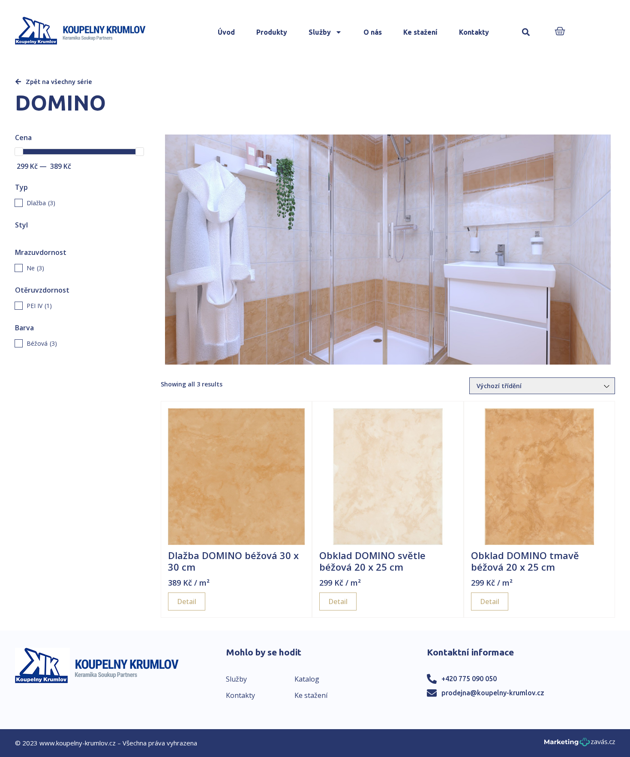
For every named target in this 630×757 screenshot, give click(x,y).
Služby (320, 32)
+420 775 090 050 (469, 678)
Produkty (271, 32)
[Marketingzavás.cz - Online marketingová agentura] (579, 744)
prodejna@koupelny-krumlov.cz (492, 693)
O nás (372, 32)
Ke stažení (420, 32)
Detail (186, 601)
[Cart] (560, 32)
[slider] (19, 151)
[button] (526, 32)
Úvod (226, 32)
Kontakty (474, 32)
